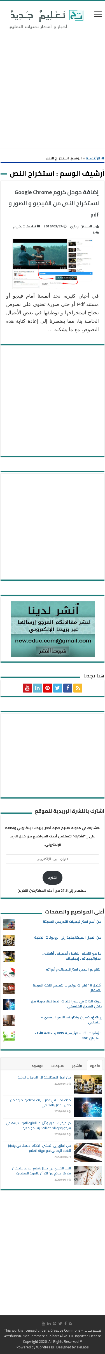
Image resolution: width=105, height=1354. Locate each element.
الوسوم (37, 1066)
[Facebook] (67, 688)
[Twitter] (57, 688)
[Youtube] (27, 688)
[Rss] (77, 688)
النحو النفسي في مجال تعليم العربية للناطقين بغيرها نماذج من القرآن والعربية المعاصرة (41, 1170)
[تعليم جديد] (45, 19)
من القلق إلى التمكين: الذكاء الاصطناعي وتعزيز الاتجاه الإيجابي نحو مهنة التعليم (39, 1148)
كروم (17, 226)
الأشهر (77, 1066)
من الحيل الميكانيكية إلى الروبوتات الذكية (68, 937)
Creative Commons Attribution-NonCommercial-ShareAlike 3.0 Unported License (52, 1333)
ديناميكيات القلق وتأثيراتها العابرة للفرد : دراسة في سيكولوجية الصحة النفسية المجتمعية (38, 1125)
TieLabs (82, 1347)
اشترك (52, 877)
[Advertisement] (52, 89)
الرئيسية (93, 158)
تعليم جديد (92, 1330)
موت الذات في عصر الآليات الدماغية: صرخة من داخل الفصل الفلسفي (66, 1003)
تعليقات (57, 1066)
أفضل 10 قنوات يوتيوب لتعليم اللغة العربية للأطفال (67, 987)
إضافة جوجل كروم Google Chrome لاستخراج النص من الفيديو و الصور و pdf (53, 203)
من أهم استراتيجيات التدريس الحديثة (72, 921)
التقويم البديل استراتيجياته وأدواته (74, 969)
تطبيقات (29, 226)
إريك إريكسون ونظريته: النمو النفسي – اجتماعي (71, 1019)
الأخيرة (95, 1066)
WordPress (45, 1347)
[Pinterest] (47, 688)
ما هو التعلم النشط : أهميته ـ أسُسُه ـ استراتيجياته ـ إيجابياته (72, 956)
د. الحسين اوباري (82, 226)
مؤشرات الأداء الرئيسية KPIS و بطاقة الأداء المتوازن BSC (68, 1035)
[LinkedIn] (37, 688)
